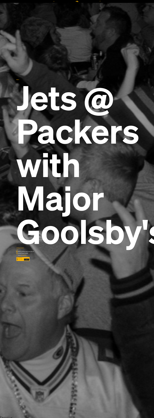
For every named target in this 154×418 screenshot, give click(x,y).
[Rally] (77, 1)
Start (26, 259)
